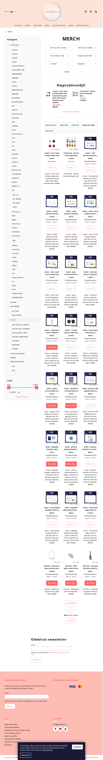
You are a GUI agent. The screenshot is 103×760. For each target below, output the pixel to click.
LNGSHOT (15, 178)
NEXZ (14, 216)
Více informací (47, 750)
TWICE (14, 265)
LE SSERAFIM (16, 174)
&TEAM (14, 50)
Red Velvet (16, 232)
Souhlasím (77, 747)
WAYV (15, 207)
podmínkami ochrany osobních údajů (35, 701)
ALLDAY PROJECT (18, 66)
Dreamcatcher (17, 114)
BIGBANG (15, 94)
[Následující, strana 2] (71, 609)
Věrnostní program (12, 742)
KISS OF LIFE (16, 170)
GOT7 (14, 130)
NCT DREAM (17, 199)
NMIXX (14, 220)
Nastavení (25, 755)
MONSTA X (15, 186)
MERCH (13, 320)
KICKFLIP (15, 162)
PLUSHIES (15, 341)
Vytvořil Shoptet (92, 757)
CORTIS (14, 110)
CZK (13, 366)
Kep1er (14, 158)
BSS (14, 241)
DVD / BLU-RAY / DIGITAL (20, 325)
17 (77, 610)
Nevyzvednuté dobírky (13, 739)
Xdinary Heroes (17, 277)
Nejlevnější (64, 125)
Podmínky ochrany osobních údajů (17, 730)
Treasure (15, 253)
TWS (13, 269)
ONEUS (14, 228)
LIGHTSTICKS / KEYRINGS (21, 329)
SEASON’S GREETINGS (20, 337)
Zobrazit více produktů (70, 112)
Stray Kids (16, 249)
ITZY (13, 142)
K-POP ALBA (14, 45)
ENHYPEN (15, 118)
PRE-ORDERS (15, 306)
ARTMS (14, 86)
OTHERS (15, 349)
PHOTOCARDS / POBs (19, 333)
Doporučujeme (50, 125)
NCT (13, 190)
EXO (13, 122)
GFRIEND (15, 126)
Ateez (14, 82)
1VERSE (14, 58)
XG (13, 281)
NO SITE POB (16, 315)
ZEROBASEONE (17, 297)
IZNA (13, 150)
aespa (14, 62)
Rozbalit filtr (22, 397)
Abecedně (49, 131)
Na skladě (15, 392)
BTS (13, 106)
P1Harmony (16, 224)
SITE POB (15, 311)
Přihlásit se (36, 660)
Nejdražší (75, 125)
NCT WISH (16, 203)
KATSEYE (15, 154)
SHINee (14, 245)
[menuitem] (17, 25)
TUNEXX (15, 261)
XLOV (14, 289)
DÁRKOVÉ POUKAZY (17, 362)
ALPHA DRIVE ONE (18, 70)
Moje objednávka (11, 724)
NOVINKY (13, 302)
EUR (13, 370)
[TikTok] (65, 729)
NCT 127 (16, 195)
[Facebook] (55, 729)
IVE (13, 146)
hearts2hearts (17, 134)
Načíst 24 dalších (71, 603)
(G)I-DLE (15, 54)
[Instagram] (60, 729)
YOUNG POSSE (17, 293)
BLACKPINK (16, 98)
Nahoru (72, 621)
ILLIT (14, 138)
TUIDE (14, 257)
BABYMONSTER (17, 90)
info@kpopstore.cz (60, 724)
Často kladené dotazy (13, 733)
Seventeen (16, 236)
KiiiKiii (14, 166)
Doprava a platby (11, 736)
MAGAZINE (15, 345)
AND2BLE (15, 78)
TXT (13, 273)
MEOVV (14, 182)
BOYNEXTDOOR (17, 102)
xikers (14, 285)
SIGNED (13, 358)
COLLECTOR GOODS (17, 354)
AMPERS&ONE (17, 74)
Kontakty (8, 745)
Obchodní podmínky (12, 727)
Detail (51, 168)
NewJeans (16, 212)
